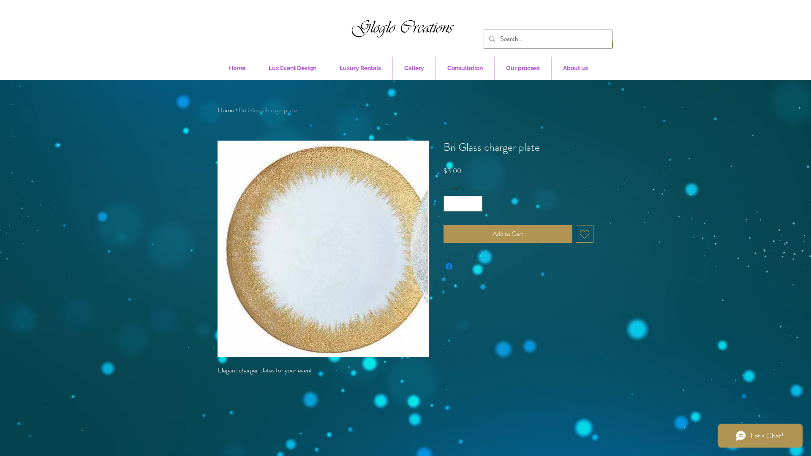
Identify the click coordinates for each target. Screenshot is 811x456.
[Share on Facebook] (449, 266)
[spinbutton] (463, 203)
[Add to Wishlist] (584, 234)
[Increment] (476, 203)
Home (226, 110)
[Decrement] (450, 203)
